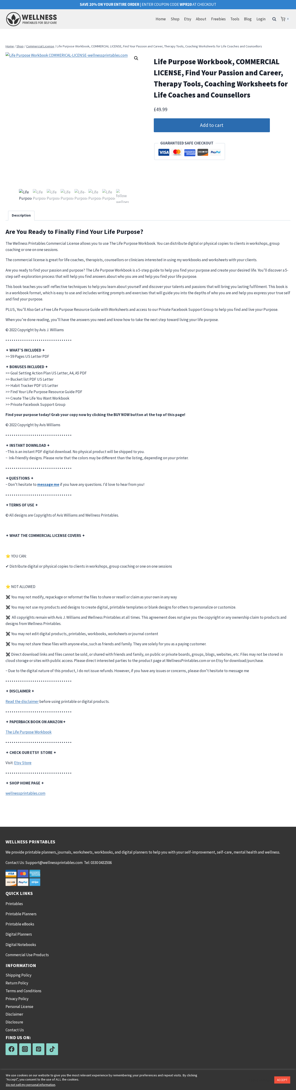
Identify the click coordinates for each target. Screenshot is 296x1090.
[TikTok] (52, 1049)
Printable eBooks (20, 924)
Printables (14, 903)
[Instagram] (25, 1049)
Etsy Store (22, 762)
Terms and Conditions (23, 990)
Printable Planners (21, 913)
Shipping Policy (18, 975)
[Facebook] (11, 1049)
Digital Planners (19, 934)
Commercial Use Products (27, 954)
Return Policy (17, 983)
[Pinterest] (38, 1049)
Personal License (19, 1006)
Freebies (218, 18)
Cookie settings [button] (260, 1080)
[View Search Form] (274, 19)
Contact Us (15, 1029)
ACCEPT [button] (282, 1080)
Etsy (187, 18)
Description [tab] (21, 215)
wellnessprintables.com (25, 793)
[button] (136, 58)
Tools (234, 18)
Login (260, 18)
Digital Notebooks (21, 944)
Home (161, 18)
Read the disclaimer (22, 701)
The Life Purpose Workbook (29, 732)
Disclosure (14, 1022)
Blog (248, 18)
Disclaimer (14, 1014)
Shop (175, 18)
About (201, 18)
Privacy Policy (17, 998)
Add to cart (211, 125)
